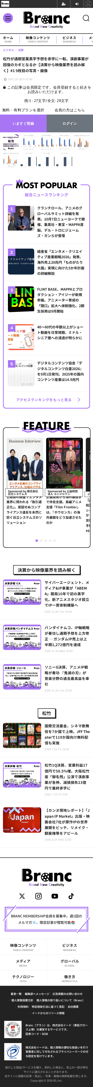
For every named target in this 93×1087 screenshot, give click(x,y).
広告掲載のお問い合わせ (68, 994)
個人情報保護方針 (22, 1000)
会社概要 (73, 1006)
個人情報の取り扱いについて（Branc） (60, 1000)
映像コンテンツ (38, 39)
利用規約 (23, 1006)
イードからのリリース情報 (48, 1013)
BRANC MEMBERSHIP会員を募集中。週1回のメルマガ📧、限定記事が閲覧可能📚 (46, 919)
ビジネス (69, 39)
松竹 (46, 713)
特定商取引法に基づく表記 (48, 1006)
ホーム (8, 39)
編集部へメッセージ (37, 994)
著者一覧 (16, 994)
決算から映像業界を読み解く (47, 570)
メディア (23, 962)
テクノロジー (23, 978)
